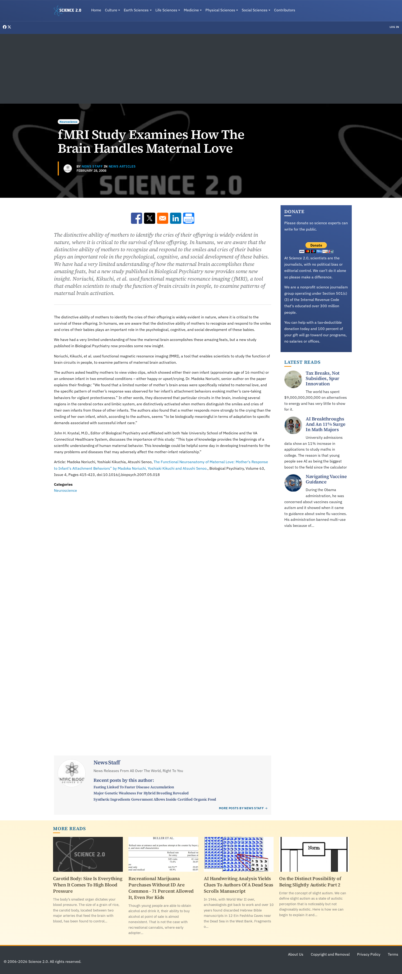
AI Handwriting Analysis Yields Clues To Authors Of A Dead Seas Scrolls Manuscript (238, 884)
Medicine (191, 10)
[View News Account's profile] (68, 168)
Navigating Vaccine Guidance (326, 479)
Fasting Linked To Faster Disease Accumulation (134, 786)
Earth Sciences (136, 10)
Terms (393, 954)
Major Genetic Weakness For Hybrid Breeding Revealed (141, 793)
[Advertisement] (201, 68)
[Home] (69, 10)
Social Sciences (255, 10)
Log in (394, 27)
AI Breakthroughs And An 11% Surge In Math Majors (325, 424)
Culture (111, 10)
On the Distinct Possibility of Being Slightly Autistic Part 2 (310, 881)
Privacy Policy (368, 954)
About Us (295, 954)
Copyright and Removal (330, 954)
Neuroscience (68, 121)
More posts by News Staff (241, 808)
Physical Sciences (220, 10)
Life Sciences (166, 10)
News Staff (92, 166)
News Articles (122, 166)
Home (96, 10)
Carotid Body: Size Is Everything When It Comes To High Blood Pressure (87, 884)
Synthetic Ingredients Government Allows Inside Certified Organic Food (155, 799)
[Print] (188, 218)
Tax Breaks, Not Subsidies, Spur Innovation (322, 378)
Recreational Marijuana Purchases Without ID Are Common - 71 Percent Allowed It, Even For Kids (161, 888)
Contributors (284, 10)
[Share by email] (162, 218)
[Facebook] (5, 27)
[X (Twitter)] (9, 27)
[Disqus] (162, 557)
